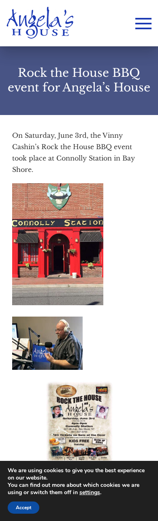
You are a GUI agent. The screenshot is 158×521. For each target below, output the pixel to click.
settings (89, 492)
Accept (23, 507)
